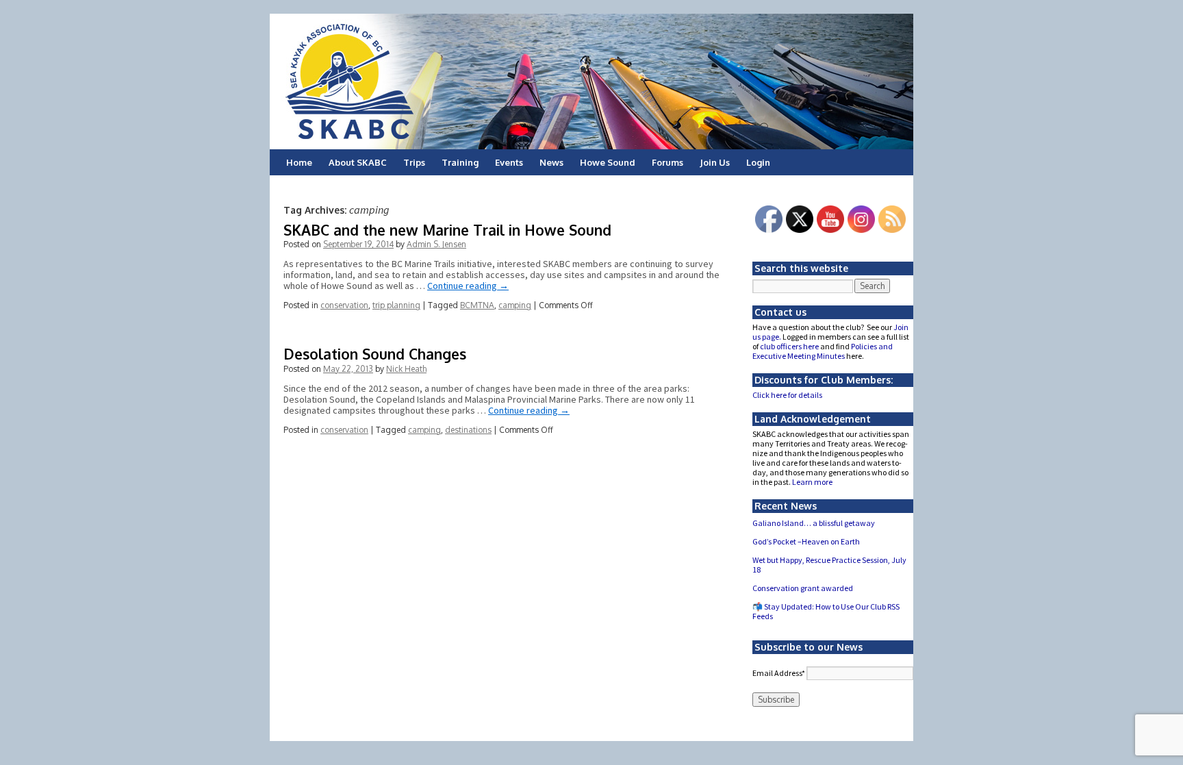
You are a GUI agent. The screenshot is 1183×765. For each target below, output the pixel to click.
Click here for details (787, 395)
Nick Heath (406, 369)
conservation (344, 305)
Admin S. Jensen (436, 244)
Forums (667, 162)
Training (460, 162)
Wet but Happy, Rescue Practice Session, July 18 (829, 565)
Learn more (812, 482)
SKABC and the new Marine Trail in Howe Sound (447, 230)
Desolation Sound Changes (374, 353)
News (551, 162)
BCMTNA (477, 305)
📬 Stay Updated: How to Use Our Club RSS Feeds (826, 611)
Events (509, 162)
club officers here (789, 346)
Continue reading (468, 285)
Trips (414, 162)
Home (299, 162)
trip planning (396, 305)
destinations (468, 430)
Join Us (715, 162)
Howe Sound (607, 162)
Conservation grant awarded (802, 588)
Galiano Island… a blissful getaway (813, 523)
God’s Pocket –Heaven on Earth (806, 541)
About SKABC (358, 162)
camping (514, 305)
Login (758, 162)
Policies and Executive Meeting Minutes (822, 351)
